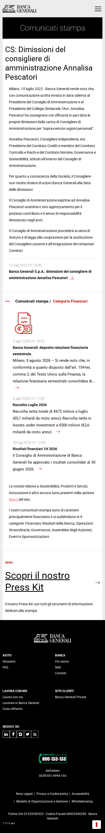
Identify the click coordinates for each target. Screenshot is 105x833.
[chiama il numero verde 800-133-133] (52, 758)
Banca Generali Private (70, 697)
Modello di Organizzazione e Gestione (42, 801)
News (14, 499)
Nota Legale (24, 794)
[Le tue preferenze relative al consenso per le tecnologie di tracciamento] (96, 824)
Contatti (60, 673)
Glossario (9, 661)
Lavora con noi (13, 697)
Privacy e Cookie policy (52, 794)
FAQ (5, 667)
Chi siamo (62, 661)
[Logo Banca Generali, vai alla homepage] (19, 8)
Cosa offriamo (12, 709)
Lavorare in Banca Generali (21, 703)
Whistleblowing (82, 801)
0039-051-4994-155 (52, 776)
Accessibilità (80, 794)
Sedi (58, 667)
